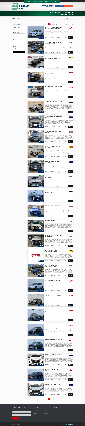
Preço (14, 37)
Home (35, 411)
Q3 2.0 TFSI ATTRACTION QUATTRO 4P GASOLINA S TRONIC (53, 102)
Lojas (45, 416)
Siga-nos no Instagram (69, 5)
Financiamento (46, 411)
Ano (13, 41)
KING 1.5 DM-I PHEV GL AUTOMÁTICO (53, 295)
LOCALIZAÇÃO (54, 1)
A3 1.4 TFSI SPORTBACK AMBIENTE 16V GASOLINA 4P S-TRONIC (53, 43)
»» (72, 24)
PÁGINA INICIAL (16, 1)
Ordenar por (66, 18)
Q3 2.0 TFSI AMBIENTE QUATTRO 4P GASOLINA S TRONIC (53, 72)
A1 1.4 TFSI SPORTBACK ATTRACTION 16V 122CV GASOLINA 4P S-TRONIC (53, 28)
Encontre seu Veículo (16, 24)
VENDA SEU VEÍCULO (38, 1)
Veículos (35, 416)
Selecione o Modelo (16, 32)
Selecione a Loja (16, 46)
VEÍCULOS (28, 1)
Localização (46, 413)
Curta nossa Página (60, 5)
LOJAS (46, 1)
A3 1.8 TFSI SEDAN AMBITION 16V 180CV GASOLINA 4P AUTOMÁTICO (53, 58)
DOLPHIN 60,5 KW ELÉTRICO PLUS (52, 280)
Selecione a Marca (16, 27)
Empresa (35, 413)
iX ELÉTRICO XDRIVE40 (50, 220)
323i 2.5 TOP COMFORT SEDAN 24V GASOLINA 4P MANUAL (53, 191)
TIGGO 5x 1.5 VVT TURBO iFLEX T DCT (53, 339)
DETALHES (70, 37)
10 (66, 24)
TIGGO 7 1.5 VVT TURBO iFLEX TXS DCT (53, 384)
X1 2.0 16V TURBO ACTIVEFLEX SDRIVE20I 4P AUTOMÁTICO (52, 251)
